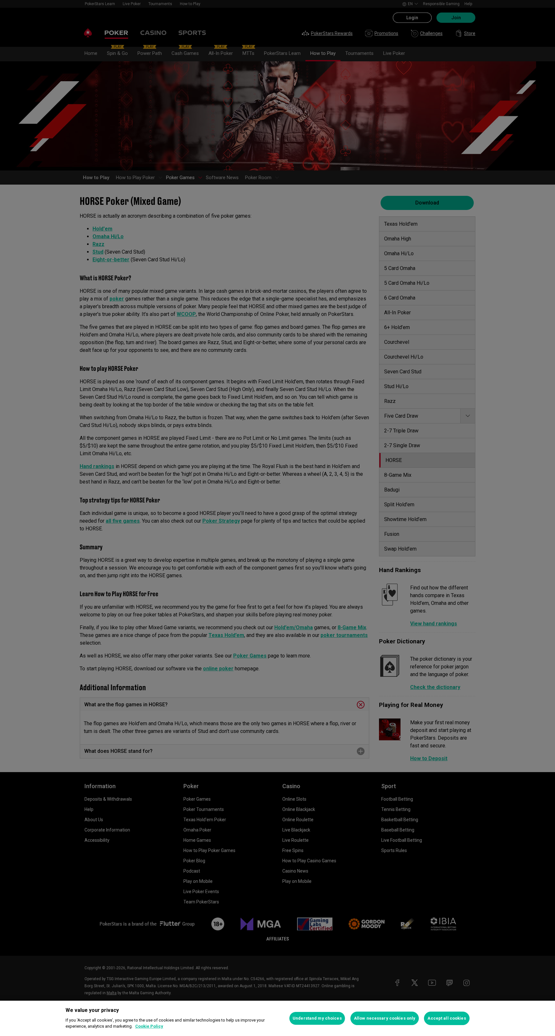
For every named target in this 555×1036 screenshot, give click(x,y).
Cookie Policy (149, 1026)
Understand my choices (317, 1018)
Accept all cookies (446, 1018)
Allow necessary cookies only (385, 1018)
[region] (277, 1018)
